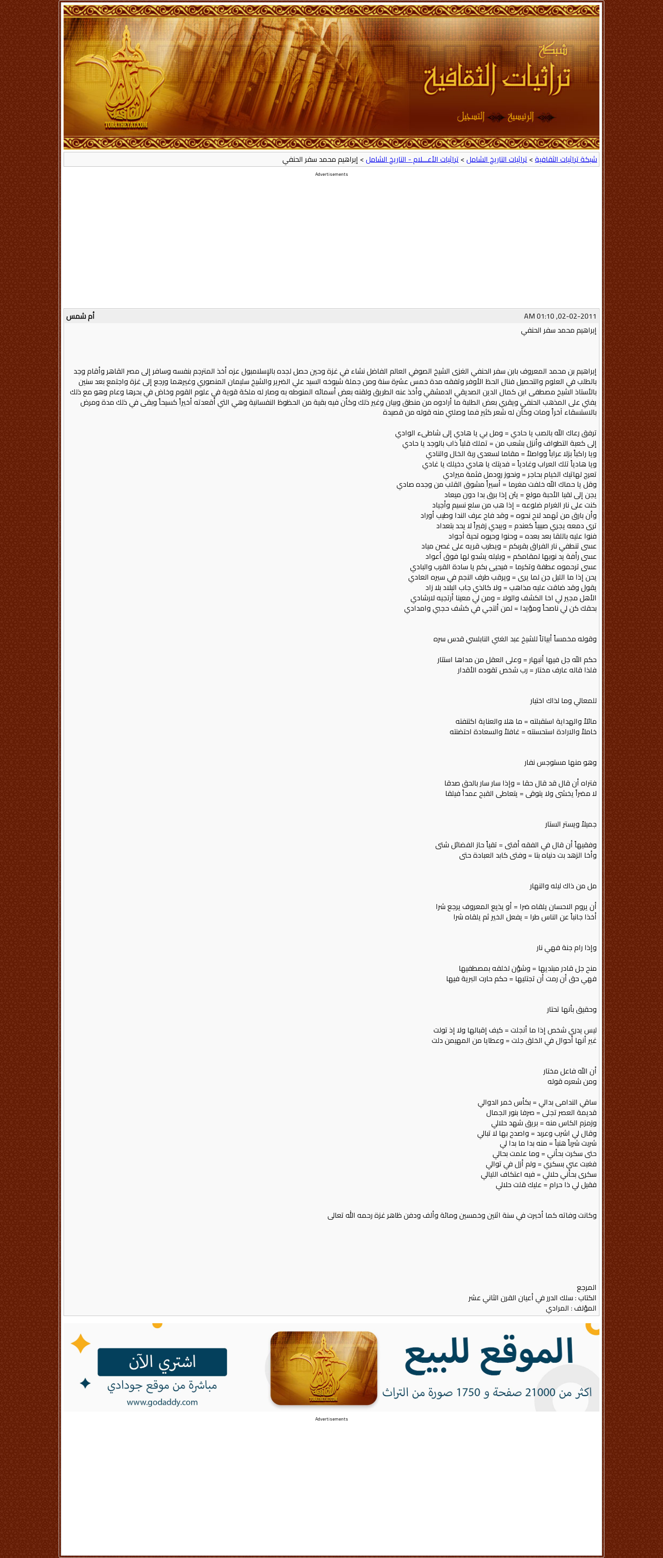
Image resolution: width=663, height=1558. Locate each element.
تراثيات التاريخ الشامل (496, 159)
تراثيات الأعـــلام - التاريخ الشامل (412, 159)
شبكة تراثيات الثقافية (566, 159)
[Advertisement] (331, 245)
